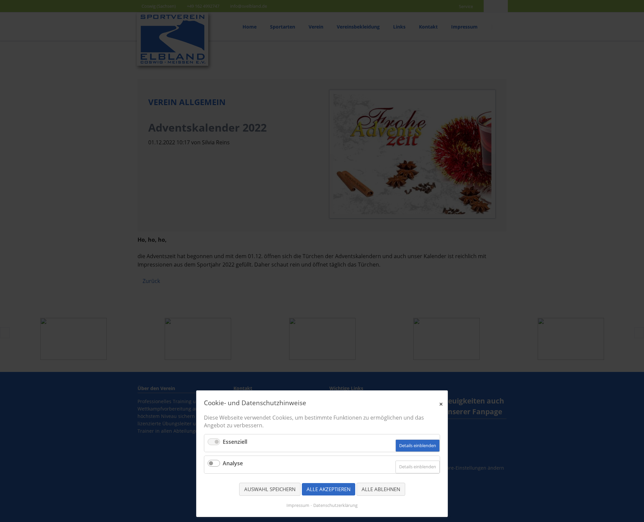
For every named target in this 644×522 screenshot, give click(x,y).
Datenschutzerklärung (335, 505)
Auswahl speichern (270, 489)
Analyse (233, 463)
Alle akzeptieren (329, 489)
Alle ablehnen (381, 489)
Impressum (297, 505)
